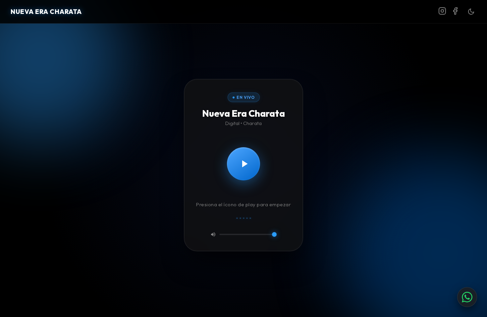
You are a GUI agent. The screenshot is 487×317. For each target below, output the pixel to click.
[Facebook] (455, 11)
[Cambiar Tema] (471, 11)
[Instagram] (442, 11)
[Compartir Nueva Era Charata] (467, 297)
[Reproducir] (243, 163)
